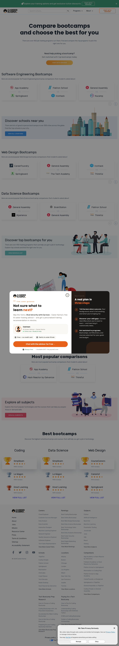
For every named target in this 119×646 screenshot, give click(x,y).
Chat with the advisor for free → (40, 344)
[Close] (67, 295)
